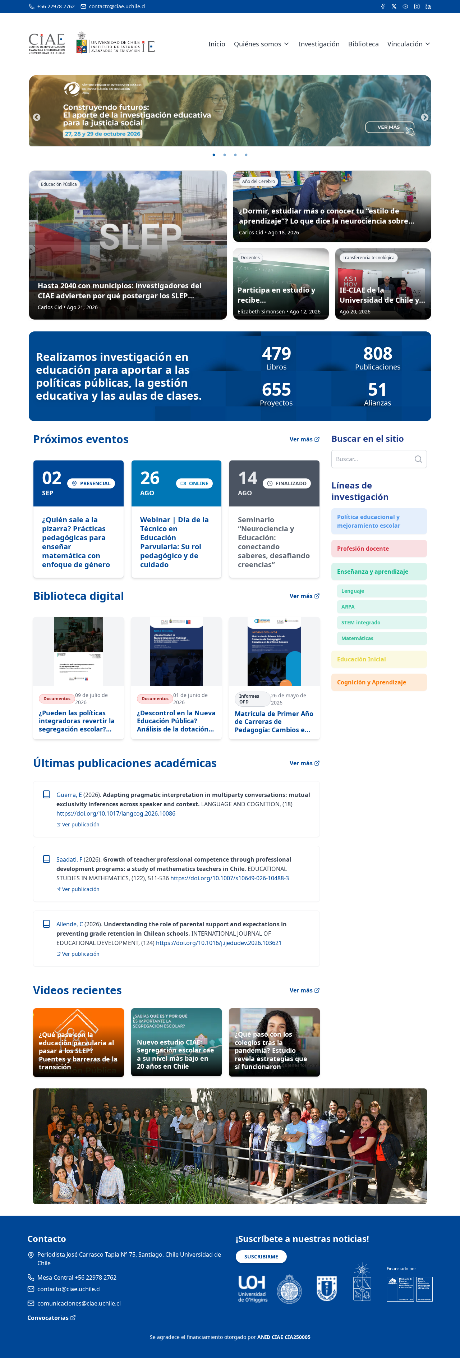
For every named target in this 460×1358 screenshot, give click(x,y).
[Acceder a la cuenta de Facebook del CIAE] (383, 6)
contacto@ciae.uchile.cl (69, 1289)
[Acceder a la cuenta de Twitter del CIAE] (394, 6)
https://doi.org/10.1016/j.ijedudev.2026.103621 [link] (218, 943)
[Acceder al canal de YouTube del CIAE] (405, 6)
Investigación (319, 44)
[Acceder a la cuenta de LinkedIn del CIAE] (428, 6)
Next (424, 116)
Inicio (216, 44)
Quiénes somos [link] (257, 44)
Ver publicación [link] (81, 824)
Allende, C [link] (69, 924)
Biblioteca (363, 44)
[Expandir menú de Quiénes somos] (286, 43)
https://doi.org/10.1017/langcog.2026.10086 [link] (115, 813)
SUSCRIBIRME (261, 1256)
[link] (78, 519)
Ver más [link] (301, 763)
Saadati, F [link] (69, 859)
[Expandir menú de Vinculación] (427, 43)
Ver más (301, 439)
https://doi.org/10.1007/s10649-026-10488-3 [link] (229, 878)
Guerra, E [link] (69, 795)
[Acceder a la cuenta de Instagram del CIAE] (417, 6)
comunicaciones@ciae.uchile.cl (79, 1303)
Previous (36, 116)
